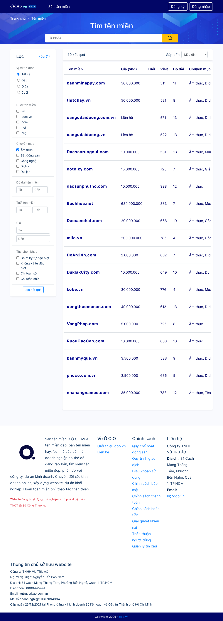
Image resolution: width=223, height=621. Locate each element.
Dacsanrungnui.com (88, 152)
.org (23, 133)
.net (23, 127)
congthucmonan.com (89, 306)
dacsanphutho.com (87, 186)
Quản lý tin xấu (144, 546)
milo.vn (74, 238)
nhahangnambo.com (88, 392)
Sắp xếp (173, 54)
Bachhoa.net (80, 203)
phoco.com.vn (82, 375)
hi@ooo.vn (175, 496)
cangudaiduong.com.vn (91, 117)
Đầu (24, 80)
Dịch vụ (26, 166)
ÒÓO (22, 6)
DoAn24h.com (81, 255)
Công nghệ (28, 161)
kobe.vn (75, 289)
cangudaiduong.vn (86, 134)
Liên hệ (103, 452)
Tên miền (38, 18)
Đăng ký (178, 6)
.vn (23, 111)
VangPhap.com (82, 323)
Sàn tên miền (59, 6)
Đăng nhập (201, 6)
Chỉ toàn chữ (30, 279)
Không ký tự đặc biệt (32, 265)
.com (24, 122)
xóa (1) (44, 56)
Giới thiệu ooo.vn (111, 446)
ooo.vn (123, 616)
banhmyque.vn (82, 358)
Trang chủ (18, 18)
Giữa (25, 86)
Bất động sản (30, 155)
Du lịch (25, 171)
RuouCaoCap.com (85, 341)
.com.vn (26, 116)
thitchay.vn (79, 100)
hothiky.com (80, 169)
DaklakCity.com (83, 272)
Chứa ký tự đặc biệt (35, 258)
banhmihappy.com (86, 83)
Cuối (25, 92)
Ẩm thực (27, 150)
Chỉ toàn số (29, 273)
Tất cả (26, 74)
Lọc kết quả (33, 289)
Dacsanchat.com (84, 220)
